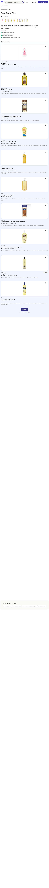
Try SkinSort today (43, 2)
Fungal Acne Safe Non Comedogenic (29, 606)
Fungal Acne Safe (17, 606)
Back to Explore (4, 9)
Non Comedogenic (41, 606)
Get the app (32, 2)
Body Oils (9, 9)
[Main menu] (27, 2)
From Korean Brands (7, 606)
